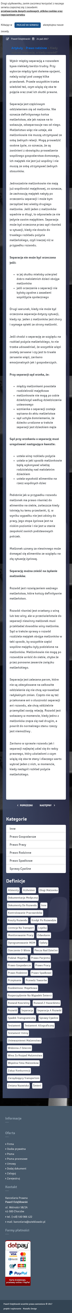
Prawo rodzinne (20, 853)
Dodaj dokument (16, 1168)
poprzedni (26, 805)
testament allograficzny (39, 1025)
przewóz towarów (36, 980)
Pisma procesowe (17, 1158)
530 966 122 (25, 1216)
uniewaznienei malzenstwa (24, 1040)
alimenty (13, 890)
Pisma (10, 1154)
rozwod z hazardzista (47, 1003)
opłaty (43, 943)
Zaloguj (11, 1173)
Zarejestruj (13, 1178)
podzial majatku (17, 958)
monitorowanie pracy (20, 935)
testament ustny (18, 1033)
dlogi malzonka (48, 890)
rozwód (12, 1010)
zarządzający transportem (23, 1078)
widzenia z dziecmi (19, 1048)
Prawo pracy (18, 845)
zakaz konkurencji (19, 1070)
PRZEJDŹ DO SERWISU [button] (28, 25)
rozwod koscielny (18, 1003)
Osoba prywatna (16, 1149)
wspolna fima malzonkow (23, 1063)
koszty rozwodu (17, 920)
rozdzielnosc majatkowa (22, 988)
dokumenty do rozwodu (22, 905)
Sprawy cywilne (20, 869)
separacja (27, 1010)
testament (14, 1025)
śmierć (37, 1085)
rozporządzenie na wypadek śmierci (30, 995)
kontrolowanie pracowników (25, 913)
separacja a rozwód (49, 1010)
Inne (13, 829)
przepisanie (14, 980)
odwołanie (43, 935)
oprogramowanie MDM (21, 943)
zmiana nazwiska (18, 1085)
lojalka (42, 928)
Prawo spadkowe (21, 861)
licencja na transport (21, 928)
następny (46, 805)
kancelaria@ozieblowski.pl (29, 1221)
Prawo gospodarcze (23, 837)
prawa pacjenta (40, 958)
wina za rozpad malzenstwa (25, 1055)
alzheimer (29, 890)
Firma (10, 1144)
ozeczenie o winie (19, 950)
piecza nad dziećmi (46, 950)
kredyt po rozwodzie (43, 920)
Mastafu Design (30, 1308)
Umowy (11, 1163)
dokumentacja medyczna (23, 897)
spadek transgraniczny (21, 1018)
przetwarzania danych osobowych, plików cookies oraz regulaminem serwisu (32, 13)
